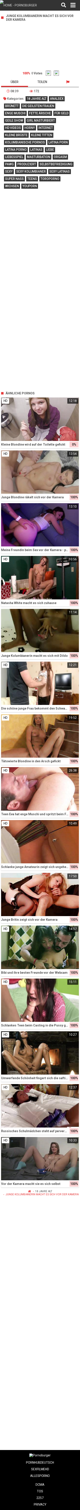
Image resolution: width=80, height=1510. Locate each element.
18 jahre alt (36, 98)
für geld (61, 113)
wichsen (12, 186)
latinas (36, 149)
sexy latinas (59, 171)
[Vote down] (56, 73)
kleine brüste (16, 135)
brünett (12, 106)
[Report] (68, 82)
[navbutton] (73, 5)
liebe (50, 149)
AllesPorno (40, 1476)
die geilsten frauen (38, 106)
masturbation (38, 157)
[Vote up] (48, 73)
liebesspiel (14, 157)
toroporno (49, 179)
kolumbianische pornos (25, 142)
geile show (14, 120)
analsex (57, 98)
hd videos (13, 128)
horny (29, 128)
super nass (14, 179)
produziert (26, 164)
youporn (29, 186)
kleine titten (41, 135)
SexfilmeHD (40, 1469)
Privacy (40, 1504)
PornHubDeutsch (40, 1462)
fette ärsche (40, 113)
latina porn (58, 142)
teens (32, 179)
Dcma (40, 1484)
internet (45, 128)
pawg (9, 164)
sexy (9, 171)
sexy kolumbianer (31, 171)
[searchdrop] (63, 5)
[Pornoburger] (22, 5)
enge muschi (15, 113)
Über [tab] (14, 82)
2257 (40, 1498)
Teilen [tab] (42, 82)
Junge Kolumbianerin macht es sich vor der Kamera (42, 1194)
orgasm (60, 157)
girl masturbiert (41, 120)
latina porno (16, 149)
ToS (40, 1491)
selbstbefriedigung (56, 164)
